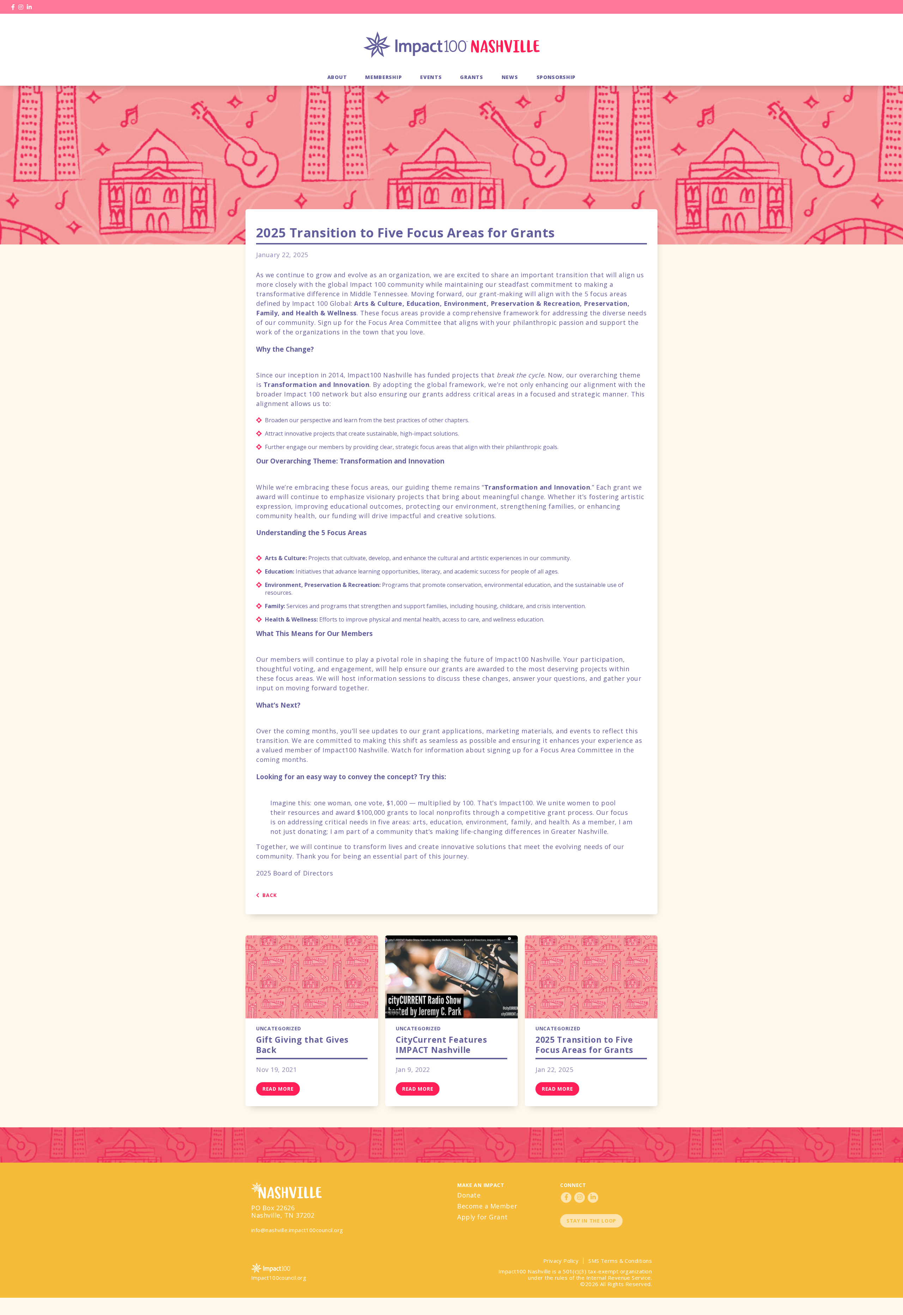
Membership (383, 77)
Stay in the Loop (591, 1220)
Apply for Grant (482, 1217)
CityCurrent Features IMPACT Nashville (441, 1044)
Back (269, 895)
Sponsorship (556, 77)
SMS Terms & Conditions (620, 1260)
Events (431, 77)
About (337, 77)
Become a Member (487, 1206)
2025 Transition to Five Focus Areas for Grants (584, 1044)
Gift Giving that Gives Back (302, 1044)
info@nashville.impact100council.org (297, 1230)
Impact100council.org (278, 1277)
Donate (468, 1195)
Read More (277, 1088)
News (510, 77)
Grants (471, 77)
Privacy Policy (560, 1260)
